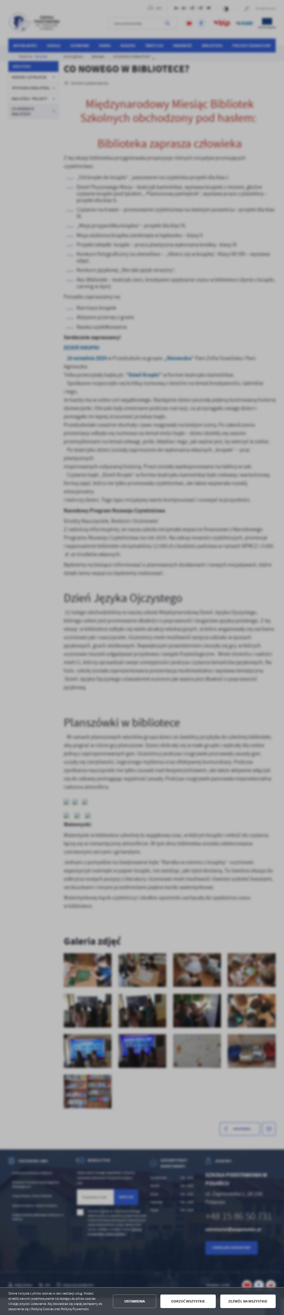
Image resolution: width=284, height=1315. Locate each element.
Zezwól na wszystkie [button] (247, 1301)
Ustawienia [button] (134, 1301)
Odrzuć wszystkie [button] (188, 1301)
